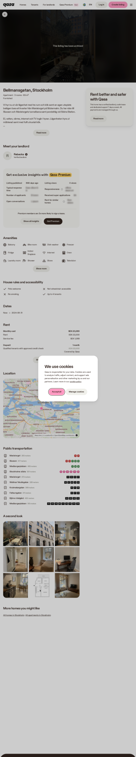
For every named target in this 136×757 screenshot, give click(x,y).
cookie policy (75, 381)
